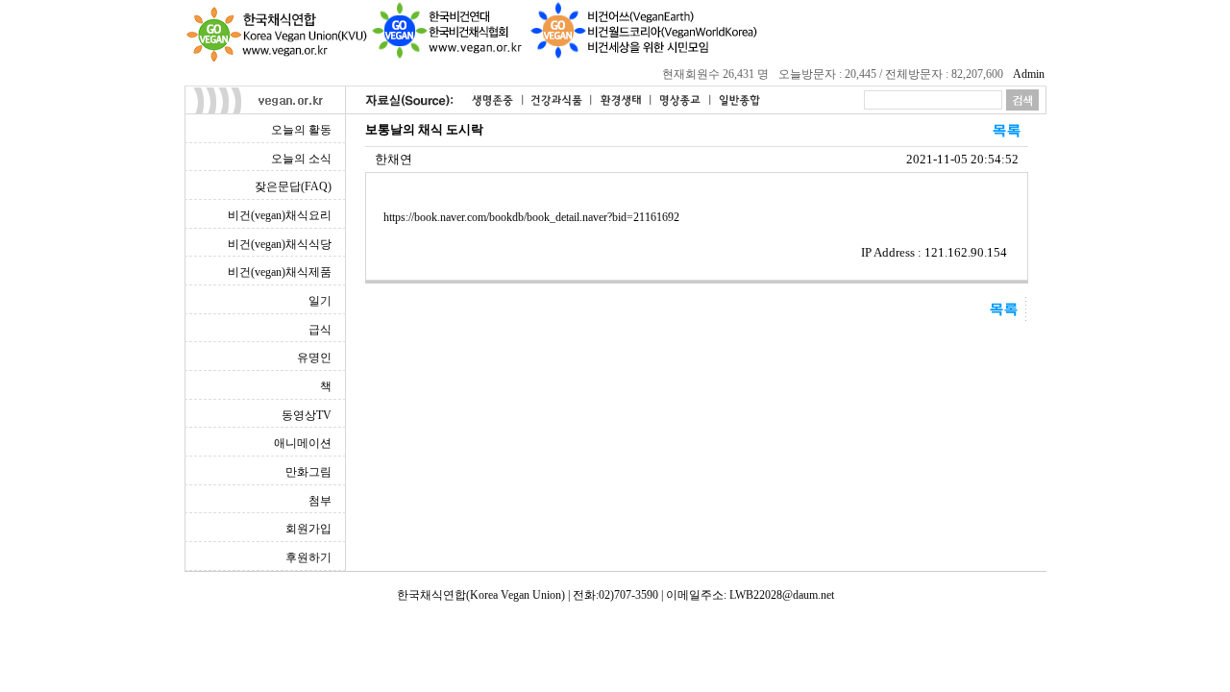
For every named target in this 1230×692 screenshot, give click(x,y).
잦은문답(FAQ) (293, 186)
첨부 (320, 500)
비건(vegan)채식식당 (280, 244)
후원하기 (308, 557)
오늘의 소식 (301, 158)
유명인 (314, 357)
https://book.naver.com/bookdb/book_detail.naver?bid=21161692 (531, 217)
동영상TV (307, 415)
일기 (320, 301)
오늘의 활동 (301, 129)
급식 (320, 329)
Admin (1029, 74)
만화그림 (308, 472)
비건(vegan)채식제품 (280, 272)
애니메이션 (303, 443)
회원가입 (308, 528)
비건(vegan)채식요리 (280, 215)
